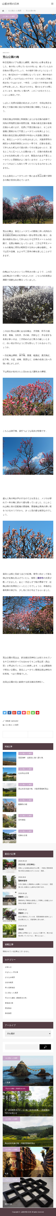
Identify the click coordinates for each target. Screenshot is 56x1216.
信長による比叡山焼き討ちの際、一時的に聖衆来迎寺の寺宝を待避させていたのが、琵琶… (35, 869)
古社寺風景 (9, 982)
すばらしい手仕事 (11, 972)
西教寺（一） (23, 913)
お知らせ (8, 967)
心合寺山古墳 (23, 773)
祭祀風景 (8, 1013)
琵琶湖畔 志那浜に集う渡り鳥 (30, 758)
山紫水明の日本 (10, 4)
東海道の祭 (9, 1003)
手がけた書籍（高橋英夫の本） (16, 998)
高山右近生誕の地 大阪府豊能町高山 (33, 789)
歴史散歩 (8, 1008)
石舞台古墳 (22, 835)
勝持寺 (40, 578)
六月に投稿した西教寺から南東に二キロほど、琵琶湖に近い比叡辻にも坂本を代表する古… (35, 885)
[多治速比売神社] (40, 734)
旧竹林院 (21, 820)
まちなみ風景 (10, 977)
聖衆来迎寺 (22, 881)
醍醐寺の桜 (22, 804)
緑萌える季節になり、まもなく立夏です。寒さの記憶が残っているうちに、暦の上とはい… (35, 934)
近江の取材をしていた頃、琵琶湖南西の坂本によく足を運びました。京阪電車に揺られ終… (35, 918)
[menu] (52, 3)
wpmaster (14, 721)
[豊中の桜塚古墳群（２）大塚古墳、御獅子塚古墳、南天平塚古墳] (15, 734)
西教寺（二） (23, 897)
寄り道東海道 (10, 988)
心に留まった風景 (9, 16)
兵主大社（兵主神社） (27, 864)
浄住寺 (21, 929)
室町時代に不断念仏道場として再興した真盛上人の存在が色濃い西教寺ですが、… (35, 902)
